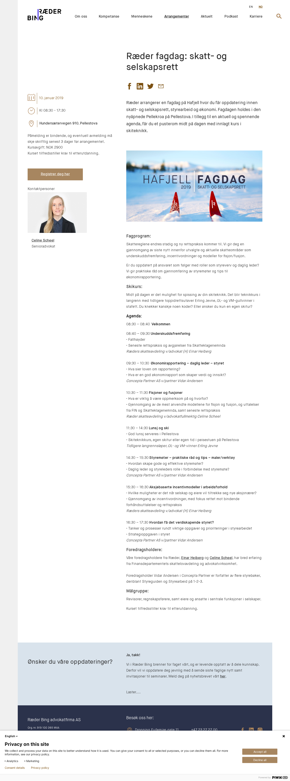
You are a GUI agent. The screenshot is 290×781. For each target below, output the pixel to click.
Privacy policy (40, 767)
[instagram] (258, 730)
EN (251, 7)
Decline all (259, 760)
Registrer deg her (55, 174)
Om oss (81, 16)
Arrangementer (176, 16)
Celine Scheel (221, 558)
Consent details (15, 767)
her (222, 676)
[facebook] (240, 730)
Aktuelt (206, 16)
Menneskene (141, 16)
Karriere (256, 16)
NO (261, 7)
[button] (129, 87)
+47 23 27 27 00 (204, 730)
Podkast (231, 16)
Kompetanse (109, 16)
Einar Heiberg (192, 558)
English (10, 736)
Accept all (260, 751)
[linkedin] (249, 730)
